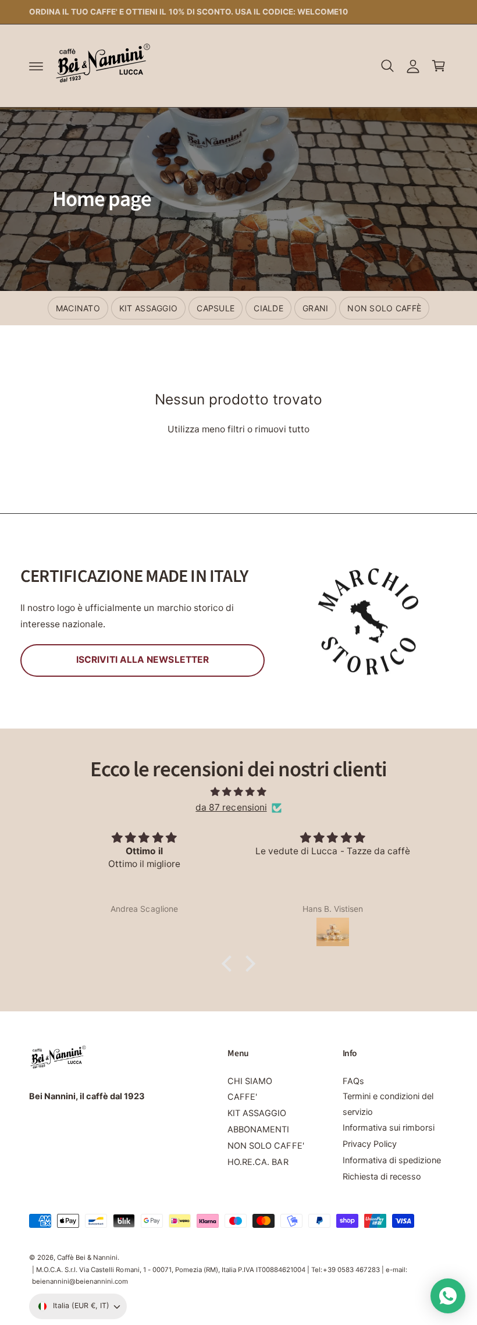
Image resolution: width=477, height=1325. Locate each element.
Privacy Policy (370, 1144)
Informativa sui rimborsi (389, 1127)
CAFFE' (242, 1097)
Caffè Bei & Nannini (87, 1257)
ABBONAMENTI (258, 1129)
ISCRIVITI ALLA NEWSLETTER (142, 659)
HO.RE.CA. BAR (257, 1162)
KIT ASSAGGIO (256, 1113)
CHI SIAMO (249, 1081)
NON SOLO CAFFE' (265, 1146)
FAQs (353, 1081)
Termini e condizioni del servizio (388, 1104)
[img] (238, 792)
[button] (36, 66)
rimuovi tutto (282, 429)
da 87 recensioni (230, 807)
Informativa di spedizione (392, 1160)
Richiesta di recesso (382, 1176)
